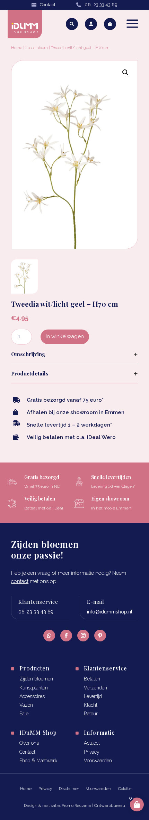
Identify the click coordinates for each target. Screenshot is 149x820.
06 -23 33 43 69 (101, 4)
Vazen (26, 705)
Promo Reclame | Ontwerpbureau (93, 805)
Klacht (90, 705)
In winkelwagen (65, 336)
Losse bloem (36, 48)
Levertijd (93, 696)
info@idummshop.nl (109, 611)
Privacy (91, 752)
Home (16, 48)
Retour (91, 713)
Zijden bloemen (36, 678)
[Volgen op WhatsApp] (49, 635)
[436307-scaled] (24, 291)
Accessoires (32, 696)
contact (19, 581)
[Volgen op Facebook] (66, 635)
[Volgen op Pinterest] (100, 635)
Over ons (29, 743)
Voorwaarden (98, 760)
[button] (125, 72)
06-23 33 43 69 (35, 611)
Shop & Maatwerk (38, 760)
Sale (23, 713)
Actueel (92, 743)
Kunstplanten (33, 687)
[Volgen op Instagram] (83, 635)
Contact (47, 4)
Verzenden (95, 687)
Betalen (92, 678)
